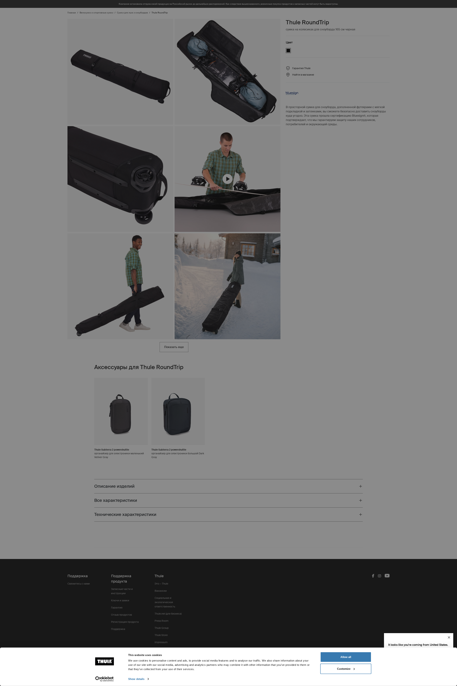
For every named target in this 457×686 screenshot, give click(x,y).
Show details (136, 678)
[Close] (449, 637)
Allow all (345, 656)
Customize (343, 668)
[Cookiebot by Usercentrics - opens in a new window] (104, 679)
